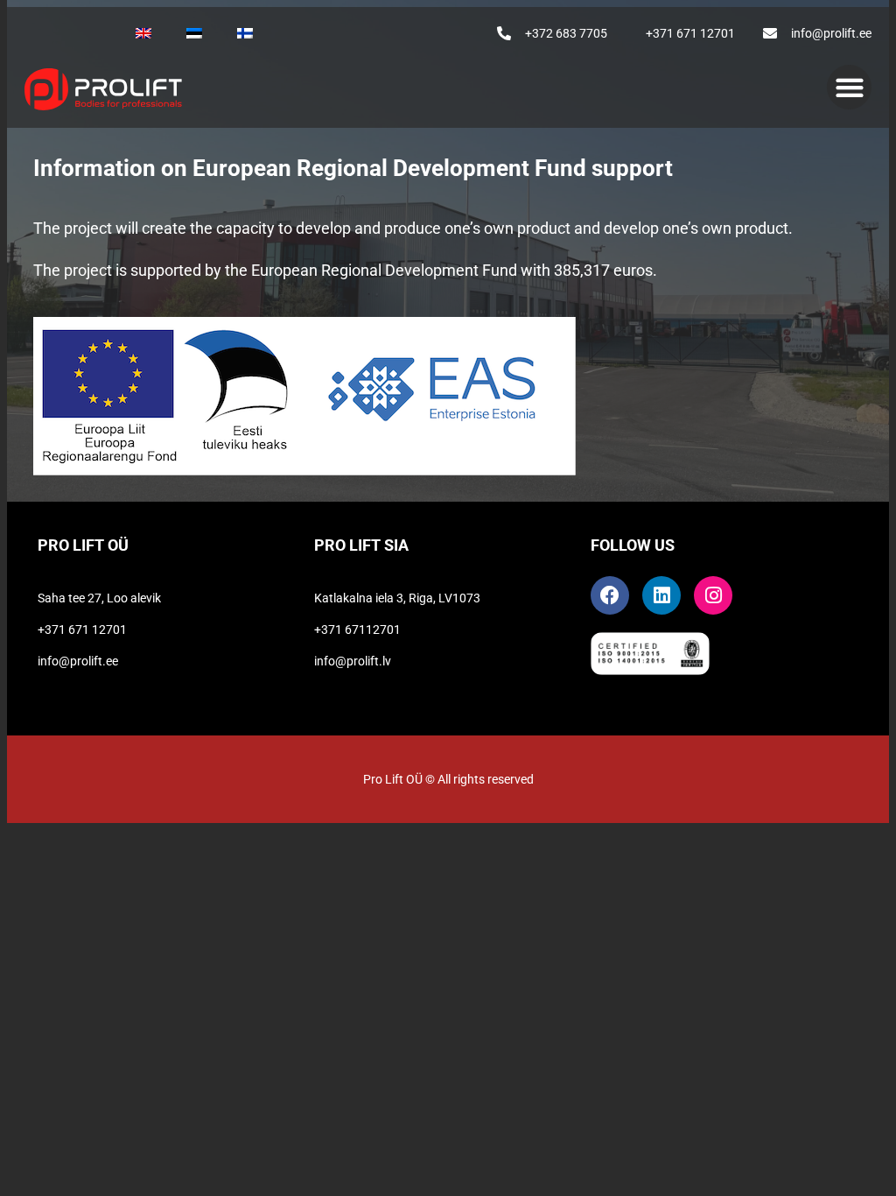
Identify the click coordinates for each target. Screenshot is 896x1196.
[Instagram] (713, 595)
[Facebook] (610, 595)
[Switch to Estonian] (194, 33)
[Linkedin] (661, 595)
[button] (849, 87)
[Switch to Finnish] (245, 33)
